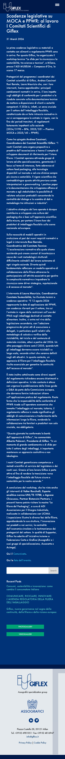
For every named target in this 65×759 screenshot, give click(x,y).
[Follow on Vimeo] (36, 720)
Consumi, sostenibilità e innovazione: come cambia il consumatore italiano (29, 588)
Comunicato (19, 553)
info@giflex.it (32, 736)
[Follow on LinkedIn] (31, 720)
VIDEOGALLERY (25, 634)
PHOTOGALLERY (25, 626)
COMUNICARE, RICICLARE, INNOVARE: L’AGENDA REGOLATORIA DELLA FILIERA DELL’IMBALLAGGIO (29, 599)
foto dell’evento (22, 560)
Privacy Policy (25, 742)
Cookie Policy (40, 742)
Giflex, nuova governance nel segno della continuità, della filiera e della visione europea (31, 610)
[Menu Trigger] (57, 4)
